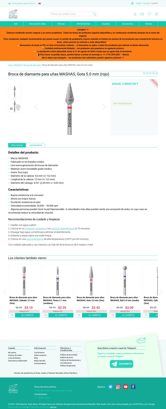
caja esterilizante (35, 239)
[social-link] (110, 387)
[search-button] (94, 14)
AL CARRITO (27, 315)
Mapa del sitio (39, 361)
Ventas (148, 23)
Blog (36, 358)
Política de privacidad (68, 355)
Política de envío (66, 357)
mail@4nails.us (44, 398)
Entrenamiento (40, 363)
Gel (15, 23)
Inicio (10, 65)
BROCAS (18, 65)
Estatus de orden (15, 355)
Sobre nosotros (40, 355)
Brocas (61, 23)
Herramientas (83, 23)
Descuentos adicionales (17, 361)
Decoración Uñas (37, 23)
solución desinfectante (62, 228)
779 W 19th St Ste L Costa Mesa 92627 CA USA (53, 391)
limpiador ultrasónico (36, 228)
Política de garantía (68, 366)
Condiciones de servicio (39, 407)
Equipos (106, 23)
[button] (12, 315)
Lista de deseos (14, 358)
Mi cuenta (12, 352)
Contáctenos (39, 352)
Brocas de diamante (32, 65)
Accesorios (127, 23)
